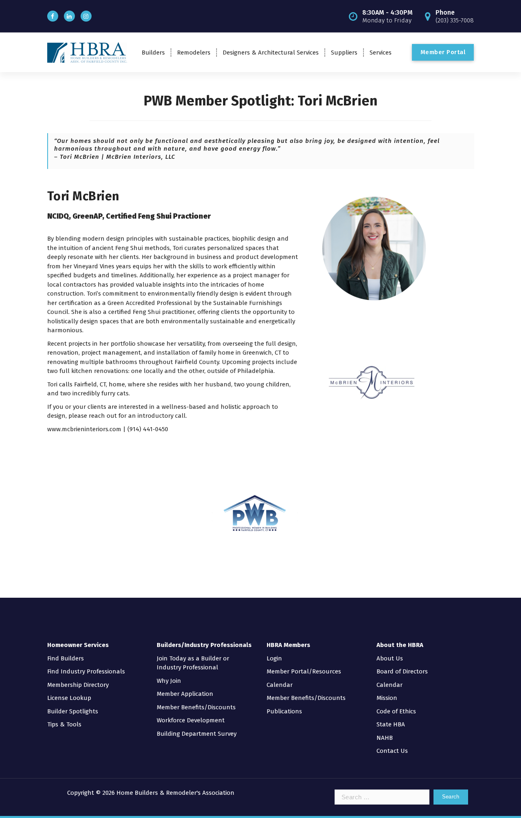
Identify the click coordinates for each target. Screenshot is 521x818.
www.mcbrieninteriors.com (84, 429)
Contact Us (392, 750)
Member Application (185, 693)
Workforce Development (191, 720)
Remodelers (193, 52)
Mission (387, 698)
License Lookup (69, 698)
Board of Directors (402, 671)
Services (381, 52)
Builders (153, 52)
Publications (284, 711)
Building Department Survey (196, 733)
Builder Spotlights (72, 711)
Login (274, 658)
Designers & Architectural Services (271, 52)
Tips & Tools (64, 724)
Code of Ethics (396, 711)
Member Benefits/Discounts (196, 707)
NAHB (385, 737)
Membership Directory (78, 685)
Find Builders (65, 658)
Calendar (280, 685)
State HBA (391, 724)
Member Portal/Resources (304, 671)
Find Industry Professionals (86, 671)
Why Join (169, 680)
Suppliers (344, 52)
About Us (390, 658)
